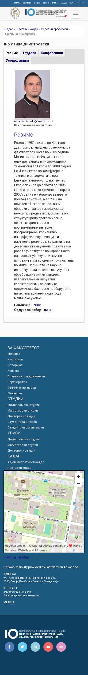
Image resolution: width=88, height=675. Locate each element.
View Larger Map (16, 557)
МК (83, 3)
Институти (15, 359)
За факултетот (23, 347)
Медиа (9, 602)
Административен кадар (26, 462)
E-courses (27, 3)
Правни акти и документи (26, 376)
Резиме (23, 134)
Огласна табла (50, 3)
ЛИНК (37, 305)
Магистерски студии (23, 410)
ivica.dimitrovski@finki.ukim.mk (34, 121)
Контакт (13, 370)
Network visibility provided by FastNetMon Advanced (41, 567)
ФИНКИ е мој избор (22, 387)
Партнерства (17, 382)
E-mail (17, 3)
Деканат (14, 354)
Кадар (9, 29)
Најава (63, 3)
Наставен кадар (27, 29)
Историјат (15, 365)
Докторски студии (21, 416)
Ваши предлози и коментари (21, 595)
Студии (15, 398)
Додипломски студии (24, 405)
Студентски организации (26, 427)
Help (71, 3)
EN (78, 3)
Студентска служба (22, 422)
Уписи (14, 433)
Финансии (15, 393)
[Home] (45, 12)
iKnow (37, 3)
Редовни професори (54, 29)
